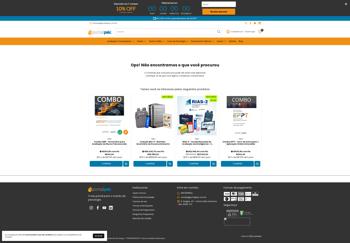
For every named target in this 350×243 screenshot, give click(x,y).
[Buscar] (218, 31)
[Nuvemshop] (251, 236)
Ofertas (232, 41)
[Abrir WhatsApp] (343, 236)
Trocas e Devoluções (143, 205)
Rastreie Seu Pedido (142, 218)
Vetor (109, 139)
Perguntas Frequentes (143, 214)
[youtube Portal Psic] (255, 23)
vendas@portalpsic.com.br (105, 23)
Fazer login (250, 31)
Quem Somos (139, 193)
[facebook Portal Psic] (250, 23)
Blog (241, 41)
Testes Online (155, 41)
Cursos (220, 41)
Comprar (106, 163)
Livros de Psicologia (176, 41)
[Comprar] (126, 164)
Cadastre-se (237, 31)
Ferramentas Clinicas (201, 41)
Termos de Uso (140, 201)
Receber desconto (218, 11)
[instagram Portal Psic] (246, 23)
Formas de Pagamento (144, 210)
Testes (140, 41)
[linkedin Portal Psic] (259, 23)
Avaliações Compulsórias (119, 41)
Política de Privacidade (143, 197)
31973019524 (187, 193)
